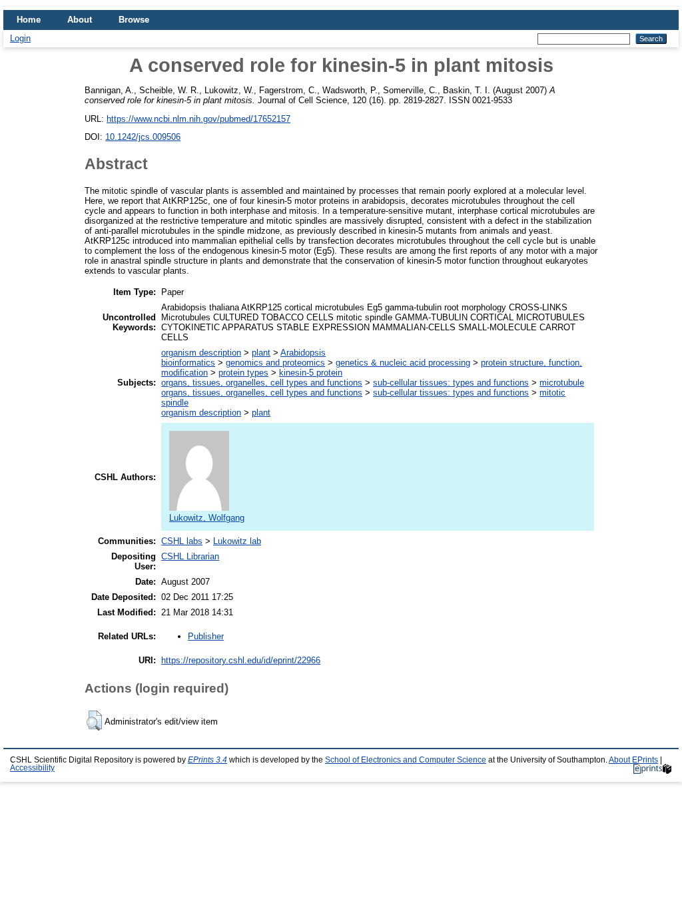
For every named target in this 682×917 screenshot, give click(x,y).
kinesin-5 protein (310, 373)
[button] (94, 721)
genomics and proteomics (275, 363)
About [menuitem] (79, 20)
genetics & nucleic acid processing (403, 363)
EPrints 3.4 (207, 760)
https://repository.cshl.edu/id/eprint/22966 (240, 660)
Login (20, 38)
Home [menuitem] (29, 20)
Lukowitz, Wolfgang (206, 518)
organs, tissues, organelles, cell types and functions (261, 383)
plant (261, 353)
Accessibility (32, 768)
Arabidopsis (303, 353)
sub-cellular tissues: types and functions (451, 383)
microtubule (561, 383)
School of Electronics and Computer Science (405, 760)
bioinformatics (188, 363)
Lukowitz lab (237, 541)
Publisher (206, 636)
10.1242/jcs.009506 (142, 137)
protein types (243, 373)
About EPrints (633, 760)
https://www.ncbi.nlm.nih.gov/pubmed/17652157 (198, 119)
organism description (201, 353)
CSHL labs (181, 541)
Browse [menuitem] (134, 20)
